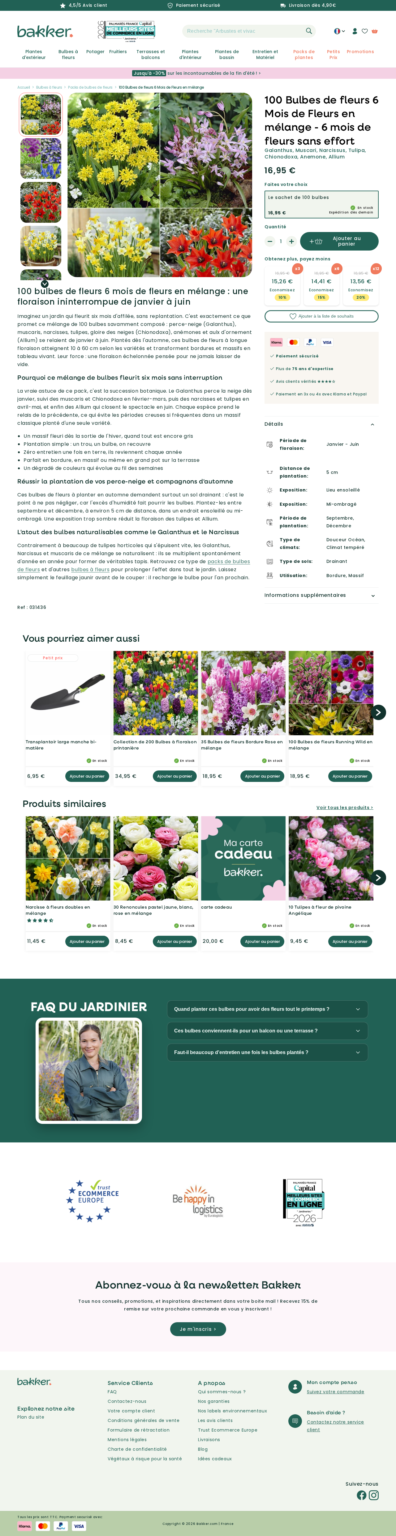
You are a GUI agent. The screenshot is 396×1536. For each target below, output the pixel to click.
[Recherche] (309, 31)
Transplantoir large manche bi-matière (61, 745)
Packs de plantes (304, 54)
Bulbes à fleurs (68, 54)
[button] (171, 31)
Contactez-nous (127, 1401)
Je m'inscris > (198, 1329)
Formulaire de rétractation (139, 1430)
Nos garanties (214, 1401)
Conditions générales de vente (143, 1420)
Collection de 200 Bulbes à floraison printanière (155, 745)
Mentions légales (127, 1440)
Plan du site (30, 1417)
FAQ (112, 1392)
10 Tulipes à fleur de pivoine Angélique (320, 910)
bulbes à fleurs (90, 569)
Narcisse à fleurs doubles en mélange (58, 910)
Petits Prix (333, 54)
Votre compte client (131, 1411)
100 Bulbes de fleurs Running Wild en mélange (331, 745)
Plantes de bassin (227, 54)
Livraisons (209, 1440)
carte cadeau (216, 907)
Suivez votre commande (335, 1392)
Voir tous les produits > (344, 807)
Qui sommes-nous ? (222, 1392)
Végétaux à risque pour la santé (145, 1459)
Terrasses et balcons (150, 54)
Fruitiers (118, 51)
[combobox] (249, 31)
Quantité (275, 227)
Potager (95, 51)
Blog (203, 1449)
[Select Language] (339, 33)
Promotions (360, 51)
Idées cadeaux (215, 1459)
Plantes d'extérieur (34, 54)
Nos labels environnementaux (232, 1411)
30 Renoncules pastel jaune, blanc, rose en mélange (153, 910)
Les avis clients (215, 1420)
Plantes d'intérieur (190, 54)
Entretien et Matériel (265, 54)
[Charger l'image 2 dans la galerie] (41, 115)
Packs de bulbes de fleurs (90, 87)
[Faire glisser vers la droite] (45, 284)
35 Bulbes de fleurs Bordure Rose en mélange (242, 745)
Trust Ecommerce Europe (227, 1430)
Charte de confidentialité (137, 1449)
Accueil (23, 87)
